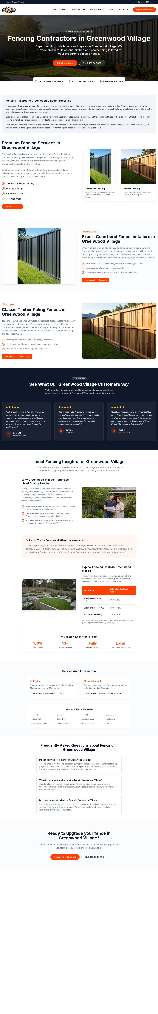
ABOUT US (76, 10)
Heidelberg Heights (40, 723)
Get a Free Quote (65, 63)
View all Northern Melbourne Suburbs (47, 693)
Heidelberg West (88, 723)
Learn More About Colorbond (95, 280)
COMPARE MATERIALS (98, 10)
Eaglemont (110, 715)
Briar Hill (85, 715)
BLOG (111, 10)
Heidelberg (110, 719)
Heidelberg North (63, 723)
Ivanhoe (109, 723)
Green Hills (61, 719)
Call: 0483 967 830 (145, 2)
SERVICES (64, 10)
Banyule (36, 715)
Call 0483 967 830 (92, 63)
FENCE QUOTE (122, 10)
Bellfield (60, 715)
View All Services (12, 207)
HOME (54, 10)
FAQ (84, 10)
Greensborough (88, 719)
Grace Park (37, 719)
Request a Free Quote (144, 10)
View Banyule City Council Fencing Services (103, 693)
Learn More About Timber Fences (17, 356)
